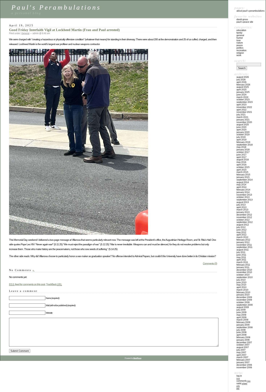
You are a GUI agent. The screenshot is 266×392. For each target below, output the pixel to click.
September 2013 (245, 199)
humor (240, 38)
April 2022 (241, 109)
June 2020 (241, 127)
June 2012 (241, 230)
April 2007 (241, 355)
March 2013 (242, 209)
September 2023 (245, 102)
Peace (240, 45)
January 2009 (243, 325)
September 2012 (245, 222)
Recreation (241, 50)
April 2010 (241, 287)
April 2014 (241, 187)
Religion (240, 53)
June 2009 (241, 312)
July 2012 (241, 227)
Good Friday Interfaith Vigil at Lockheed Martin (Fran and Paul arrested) (64, 30)
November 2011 (244, 245)
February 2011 (243, 265)
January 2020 (243, 132)
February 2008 (243, 337)
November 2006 (244, 367)
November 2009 (244, 300)
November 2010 (244, 272)
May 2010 (241, 285)
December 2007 (244, 342)
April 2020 (241, 129)
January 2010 (243, 295)
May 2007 (241, 352)
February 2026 (243, 84)
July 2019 (241, 137)
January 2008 (243, 340)
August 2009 (243, 307)
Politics (240, 48)
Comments (243, 381)
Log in (239, 376)
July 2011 (241, 252)
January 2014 (243, 192)
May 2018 (241, 147)
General (25, 33)
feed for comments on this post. (27, 284)
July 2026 (241, 79)
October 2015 (243, 167)
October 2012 (243, 220)
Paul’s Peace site (245, 22)
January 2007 (243, 362)
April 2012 (241, 234)
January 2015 (243, 177)
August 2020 (243, 124)
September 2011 (244, 247)
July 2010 (241, 280)
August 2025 (243, 87)
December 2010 (244, 270)
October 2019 (243, 134)
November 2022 (244, 107)
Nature (240, 43)
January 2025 (243, 92)
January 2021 (243, 119)
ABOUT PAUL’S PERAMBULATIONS (251, 11)
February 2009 (243, 322)
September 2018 (245, 144)
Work (239, 55)
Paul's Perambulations (56, 7)
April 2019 (241, 139)
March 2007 (242, 357)
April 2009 (241, 317)
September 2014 (245, 179)
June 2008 (241, 332)
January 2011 (243, 267)
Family (239, 33)
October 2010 (243, 275)
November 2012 (244, 217)
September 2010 (245, 277)
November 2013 (244, 195)
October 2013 (243, 197)
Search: (240, 61)
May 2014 (241, 184)
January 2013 (243, 212)
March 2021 (242, 117)
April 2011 (241, 259)
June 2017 (241, 154)
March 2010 (242, 290)
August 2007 (243, 347)
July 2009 (241, 310)
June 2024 (241, 94)
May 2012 (241, 232)
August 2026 (243, 77)
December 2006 (244, 365)
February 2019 (243, 142)
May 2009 (241, 315)
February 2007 (243, 360)
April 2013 (241, 207)
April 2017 (241, 157)
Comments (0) (210, 263)
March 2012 (242, 237)
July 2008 (241, 330)
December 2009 (244, 297)
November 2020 (244, 122)
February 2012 (243, 240)
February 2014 (243, 189)
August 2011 (243, 250)
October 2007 (243, 345)
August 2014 (243, 182)
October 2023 (243, 99)
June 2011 (241, 255)
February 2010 (243, 292)
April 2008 (241, 335)
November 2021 (244, 112)
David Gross (242, 19)
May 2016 (241, 162)
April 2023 (241, 104)
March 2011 (242, 262)
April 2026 (241, 82)
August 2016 (243, 159)
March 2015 (242, 172)
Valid (242, 383)
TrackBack (54, 284)
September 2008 (245, 327)
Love (239, 40)
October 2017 (243, 152)
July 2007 (241, 350)
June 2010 (241, 282)
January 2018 (243, 149)
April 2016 (241, 164)
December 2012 (244, 215)
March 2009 (242, 320)
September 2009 (245, 305)
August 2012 (243, 224)
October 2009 (243, 302)
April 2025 (241, 89)
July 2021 (241, 114)
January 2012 (243, 242)
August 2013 (243, 202)
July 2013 (241, 205)
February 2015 (243, 174)
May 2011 (241, 257)
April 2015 (241, 170)
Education (241, 30)
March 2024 (242, 97)
